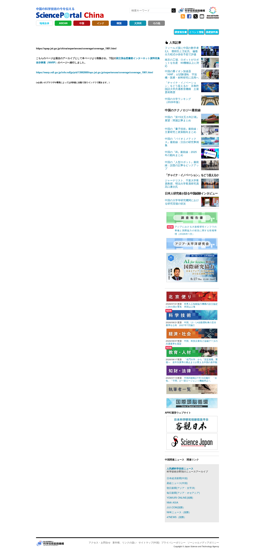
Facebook (189, 16)
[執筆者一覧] (191, 388)
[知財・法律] (191, 370)
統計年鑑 (148, 32)
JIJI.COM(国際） (176, 507)
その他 (156, 23)
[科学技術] (191, 314)
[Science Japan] (191, 441)
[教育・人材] (191, 351)
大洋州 (138, 23)
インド (100, 23)
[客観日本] (191, 423)
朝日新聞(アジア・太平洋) (181, 488)
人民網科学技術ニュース (180, 468)
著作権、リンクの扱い (124, 542)
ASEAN (63, 23)
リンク (112, 32)
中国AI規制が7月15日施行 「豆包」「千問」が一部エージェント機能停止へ (191, 379)
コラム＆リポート (94, 32)
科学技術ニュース (69, 32)
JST (50, 543)
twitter (195, 16)
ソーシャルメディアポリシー (203, 542)
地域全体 (44, 23)
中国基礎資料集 (129, 32)
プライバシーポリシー (173, 542)
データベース (165, 32)
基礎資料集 (212, 32)
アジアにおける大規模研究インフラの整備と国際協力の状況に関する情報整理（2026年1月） (196, 230)
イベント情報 (196, 32)
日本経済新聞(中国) (177, 478)
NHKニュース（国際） (179, 512)
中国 (81, 23)
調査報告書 (181, 32)
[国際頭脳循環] (191, 402)
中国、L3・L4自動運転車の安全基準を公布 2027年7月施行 (191, 324)
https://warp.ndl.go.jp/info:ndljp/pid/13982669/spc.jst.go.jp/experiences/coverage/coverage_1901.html (94, 72)
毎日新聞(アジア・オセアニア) (183, 492)
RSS (183, 16)
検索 (174, 10)
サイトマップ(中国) (149, 542)
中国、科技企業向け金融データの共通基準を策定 (192, 342)
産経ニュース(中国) (177, 483)
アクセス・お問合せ (100, 542)
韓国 (119, 23)
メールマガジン (202, 16)
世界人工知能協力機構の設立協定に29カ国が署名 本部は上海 (192, 305)
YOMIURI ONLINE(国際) (180, 497)
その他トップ (46, 32)
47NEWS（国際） (176, 517)
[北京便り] (191, 296)
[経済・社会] (191, 333)
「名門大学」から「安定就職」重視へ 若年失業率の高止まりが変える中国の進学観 (192, 361)
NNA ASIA (172, 502)
